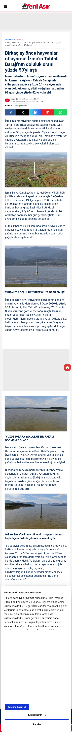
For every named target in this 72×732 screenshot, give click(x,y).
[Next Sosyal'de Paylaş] (35, 112)
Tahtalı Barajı (13, 125)
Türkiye (13, 136)
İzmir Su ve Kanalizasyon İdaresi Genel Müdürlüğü (35, 192)
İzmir (18, 39)
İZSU (9, 196)
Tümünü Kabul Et (17, 707)
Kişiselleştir (35, 714)
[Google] (21, 106)
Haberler (9, 39)
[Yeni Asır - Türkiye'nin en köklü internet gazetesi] (36, 6)
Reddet (37, 724)
